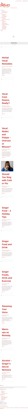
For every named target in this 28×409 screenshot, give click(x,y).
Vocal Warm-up (9, 106)
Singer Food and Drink (7, 244)
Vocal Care (5, 106)
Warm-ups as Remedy (6, 332)
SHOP (2, 390)
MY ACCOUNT (3, 391)
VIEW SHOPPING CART (4, 393)
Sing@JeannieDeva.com (5, 406)
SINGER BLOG (3, 398)
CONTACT (2, 392)
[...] (2, 112)
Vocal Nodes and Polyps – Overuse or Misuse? (6, 137)
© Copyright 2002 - (2, 407)
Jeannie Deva (4, 66)
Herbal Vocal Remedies (7, 60)
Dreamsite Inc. (2, 408)
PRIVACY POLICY (22, 407)
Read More (3, 75)
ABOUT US (2, 396)
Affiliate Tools (3, 399)
